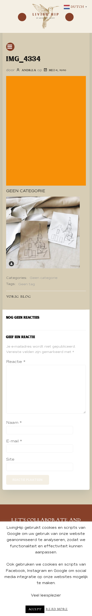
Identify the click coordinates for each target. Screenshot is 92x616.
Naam (14, 422)
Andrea (29, 70)
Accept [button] (34, 609)
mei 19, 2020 (57, 70)
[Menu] (22, 17)
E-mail (14, 441)
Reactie (16, 361)
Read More (57, 609)
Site (10, 459)
